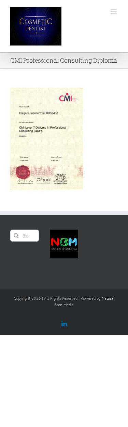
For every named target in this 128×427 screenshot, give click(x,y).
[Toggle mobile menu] (114, 11)
